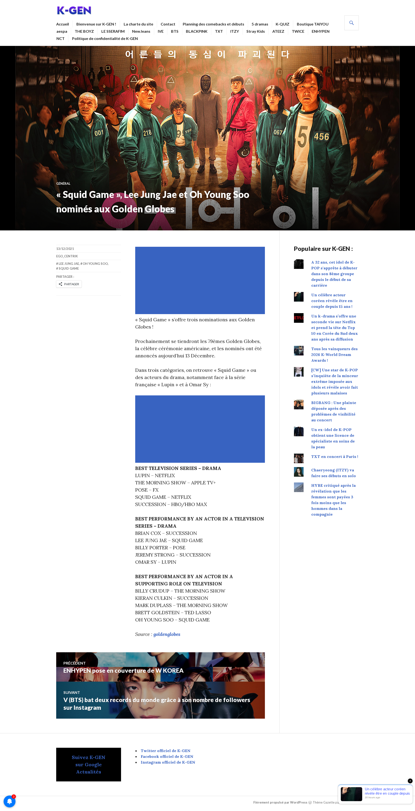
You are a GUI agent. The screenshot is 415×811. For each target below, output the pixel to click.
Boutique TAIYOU (313, 24)
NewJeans (141, 31)
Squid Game (69, 268)
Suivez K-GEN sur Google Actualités (88, 764)
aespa (61, 31)
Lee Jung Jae (69, 264)
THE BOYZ (84, 31)
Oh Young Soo (95, 264)
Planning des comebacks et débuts (213, 24)
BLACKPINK (197, 31)
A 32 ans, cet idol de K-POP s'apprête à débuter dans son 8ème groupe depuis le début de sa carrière (334, 274)
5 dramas (260, 24)
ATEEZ (278, 31)
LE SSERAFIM (113, 31)
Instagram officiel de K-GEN (168, 762)
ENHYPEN (321, 31)
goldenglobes (166, 634)
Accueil (62, 24)
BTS (174, 31)
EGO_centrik (67, 256)
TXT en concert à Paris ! (334, 456)
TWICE (298, 31)
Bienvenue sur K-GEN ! (96, 24)
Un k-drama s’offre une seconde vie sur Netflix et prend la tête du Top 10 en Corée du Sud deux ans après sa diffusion (334, 328)
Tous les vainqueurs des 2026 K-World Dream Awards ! (334, 354)
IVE (161, 31)
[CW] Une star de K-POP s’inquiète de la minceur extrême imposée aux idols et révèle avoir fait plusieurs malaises (334, 381)
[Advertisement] (201, 280)
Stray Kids (255, 31)
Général (63, 183)
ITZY (234, 31)
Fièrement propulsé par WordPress (280, 802)
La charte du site (138, 24)
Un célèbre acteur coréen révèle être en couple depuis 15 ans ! (332, 300)
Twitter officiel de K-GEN (165, 750)
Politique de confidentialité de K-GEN (105, 38)
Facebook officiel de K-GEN (167, 756)
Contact (168, 24)
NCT (60, 38)
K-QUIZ (282, 24)
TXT (219, 31)
